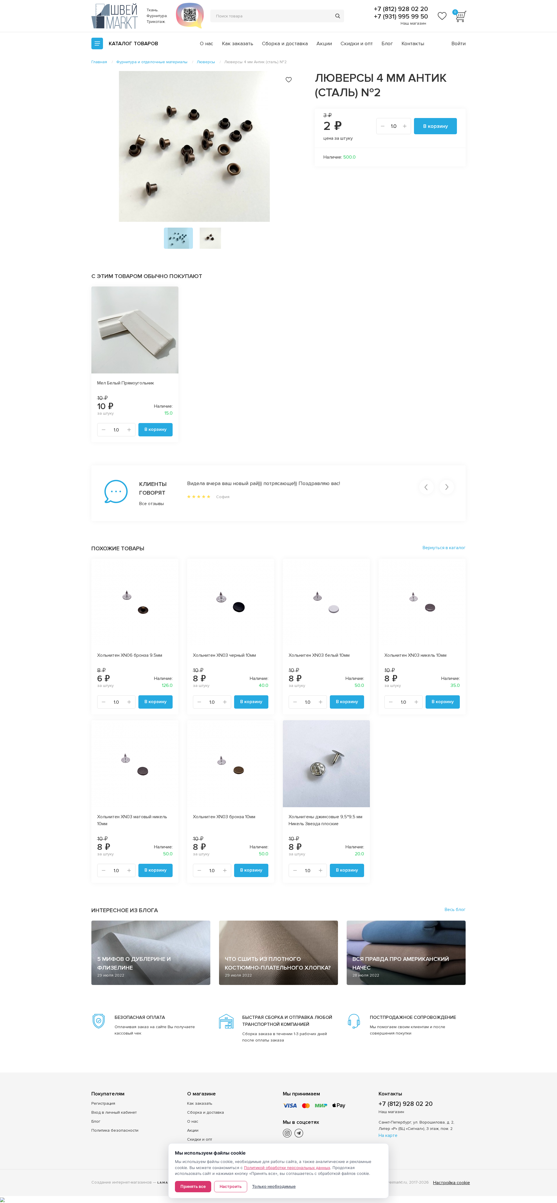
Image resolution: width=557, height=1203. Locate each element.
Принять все (193, 1186)
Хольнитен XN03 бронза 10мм (224, 817)
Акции (324, 43)
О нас (206, 43)
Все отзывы (151, 504)
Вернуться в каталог (444, 548)
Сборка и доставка (285, 43)
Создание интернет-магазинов (121, 1182)
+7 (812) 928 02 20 (400, 9)
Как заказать (237, 43)
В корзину (435, 126)
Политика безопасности (114, 1130)
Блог (387, 43)
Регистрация (103, 1103)
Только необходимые (274, 1186)
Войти (458, 43)
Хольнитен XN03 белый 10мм (319, 655)
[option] (194, 146)
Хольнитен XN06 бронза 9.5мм (129, 655)
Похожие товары (117, 548)
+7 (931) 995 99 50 (400, 17)
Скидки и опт (357, 43)
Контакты (413, 43)
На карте (388, 1135)
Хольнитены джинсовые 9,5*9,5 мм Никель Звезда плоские (325, 820)
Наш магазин (413, 23)
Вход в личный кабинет (114, 1112)
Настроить (231, 1186)
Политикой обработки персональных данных (287, 1167)
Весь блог (455, 909)
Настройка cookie (451, 1183)
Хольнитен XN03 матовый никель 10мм (132, 820)
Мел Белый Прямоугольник (125, 383)
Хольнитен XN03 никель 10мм (415, 655)
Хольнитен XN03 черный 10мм (224, 655)
